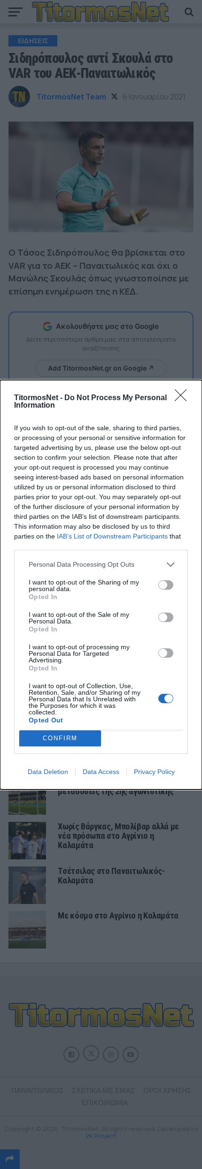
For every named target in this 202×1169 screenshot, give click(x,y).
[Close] (184, 398)
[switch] (165, 585)
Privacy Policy (154, 771)
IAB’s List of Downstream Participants (112, 536)
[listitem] (101, 564)
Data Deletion (48, 771)
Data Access (101, 771)
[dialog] (101, 584)
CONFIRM (60, 738)
